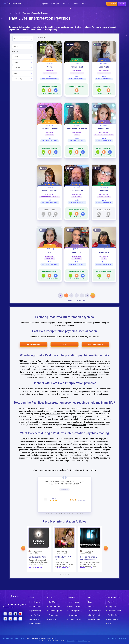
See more (64, 350)
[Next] (92, 295)
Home (11, 13)
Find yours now (8, 607)
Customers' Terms (114, 611)
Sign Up (91, 606)
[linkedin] (20, 619)
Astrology (52, 619)
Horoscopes (55, 4)
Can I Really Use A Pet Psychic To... (38, 558)
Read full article (35, 568)
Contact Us (112, 606)
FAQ (109, 624)
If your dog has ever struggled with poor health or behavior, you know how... (38, 564)
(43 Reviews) (76, 249)
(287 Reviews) (49, 125)
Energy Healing (74, 615)
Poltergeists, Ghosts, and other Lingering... (63, 558)
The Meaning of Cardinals (86, 558)
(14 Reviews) (103, 63)
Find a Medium (54, 606)
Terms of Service (82, 641)
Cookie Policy (112, 638)
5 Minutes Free (34, 615)
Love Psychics (74, 602)
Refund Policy (113, 619)
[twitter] (5, 619)
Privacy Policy (122, 638)
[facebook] (5, 614)
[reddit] (10, 619)
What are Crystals (55, 611)
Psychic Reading (35, 611)
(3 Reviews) (77, 187)
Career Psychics (74, 611)
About (83, 4)
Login (90, 602)
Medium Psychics (75, 606)
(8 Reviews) (49, 187)
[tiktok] (15, 614)
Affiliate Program (94, 615)
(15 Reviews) (103, 249)
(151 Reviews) (77, 125)
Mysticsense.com (28, 361)
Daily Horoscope (35, 602)
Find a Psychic (34, 619)
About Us (111, 602)
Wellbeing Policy (94, 619)
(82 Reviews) (103, 125)
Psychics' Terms (113, 615)
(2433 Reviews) (49, 249)
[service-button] (43, 90)
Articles (75, 4)
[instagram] (10, 614)
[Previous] (60, 295)
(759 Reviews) (77, 63)
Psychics (45, 4)
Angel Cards (53, 615)
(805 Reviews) (49, 63)
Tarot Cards (53, 602)
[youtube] (20, 614)
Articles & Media (35, 606)
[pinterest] (15, 619)
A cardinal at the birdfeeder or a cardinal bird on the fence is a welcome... (89, 564)
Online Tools (66, 4)
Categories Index (35, 624)
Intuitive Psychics (75, 619)
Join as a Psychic (94, 611)
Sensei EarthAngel (67, 492)
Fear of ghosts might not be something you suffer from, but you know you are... (64, 564)
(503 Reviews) (104, 187)
